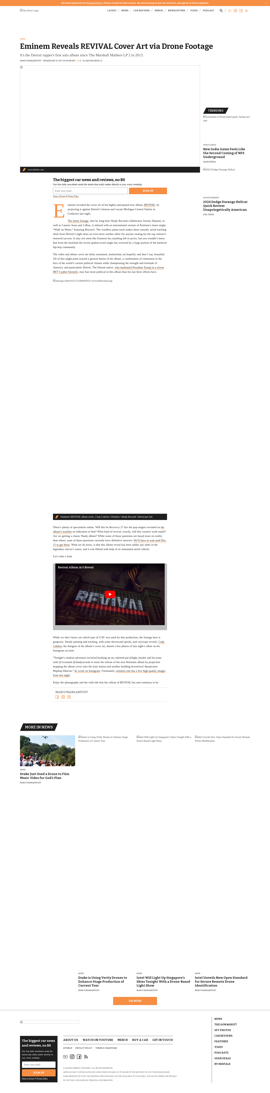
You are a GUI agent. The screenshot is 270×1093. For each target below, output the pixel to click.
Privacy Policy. (73, 196)
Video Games (209, 145)
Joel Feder (208, 214)
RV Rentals (222, 1063)
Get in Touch (162, 1040)
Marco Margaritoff (30, 61)
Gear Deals (222, 1058)
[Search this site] (221, 10)
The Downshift (225, 1024)
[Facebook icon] (79, 1057)
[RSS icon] (86, 1057)
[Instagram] (63, 697)
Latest (111, 10)
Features (221, 1041)
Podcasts (221, 1052)
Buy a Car (140, 1040)
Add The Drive (92, 60)
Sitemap (67, 1048)
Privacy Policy (94, 3)
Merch (159, 10)
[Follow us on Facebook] (240, 10)
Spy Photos (222, 1030)
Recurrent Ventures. (80, 1068)
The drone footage (78, 220)
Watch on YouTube (97, 1040)
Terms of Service (59, 196)
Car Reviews (141, 10)
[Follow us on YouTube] (229, 10)
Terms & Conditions (106, 1048)
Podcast (208, 10)
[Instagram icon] (72, 1057)
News (124, 10)
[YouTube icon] (65, 1057)
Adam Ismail (209, 162)
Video (194, 10)
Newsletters (176, 10)
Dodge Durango (211, 198)
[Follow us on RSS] (246, 10)
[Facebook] (57, 697)
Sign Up (148, 190)
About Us (70, 1040)
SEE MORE (135, 1000)
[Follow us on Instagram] (235, 10)
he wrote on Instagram (87, 670)
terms (161, 1076)
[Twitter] (69, 697)
